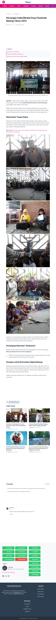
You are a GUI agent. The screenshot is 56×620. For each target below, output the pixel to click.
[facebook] (10, 402)
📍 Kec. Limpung (21, 551)
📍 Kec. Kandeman (21, 548)
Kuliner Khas (41, 591)
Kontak (27, 606)
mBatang (10, 567)
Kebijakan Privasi (27, 609)
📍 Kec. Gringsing (8, 559)
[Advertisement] (28, 36)
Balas (11, 514)
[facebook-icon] (3, 576)
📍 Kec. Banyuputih (21, 555)
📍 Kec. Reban (34, 555)
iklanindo (11, 507)
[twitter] (12, 402)
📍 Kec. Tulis (8, 551)
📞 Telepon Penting (21, 559)
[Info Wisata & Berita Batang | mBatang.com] (28, 2)
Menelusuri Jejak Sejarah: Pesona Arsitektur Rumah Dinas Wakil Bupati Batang (16, 425)
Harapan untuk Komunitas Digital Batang (17, 56)
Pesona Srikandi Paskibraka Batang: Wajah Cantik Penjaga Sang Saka (38, 424)
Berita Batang (40, 594)
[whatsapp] (15, 402)
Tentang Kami (27, 604)
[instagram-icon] (8, 576)
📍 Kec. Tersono (34, 559)
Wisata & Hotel (40, 589)
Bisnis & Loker (40, 596)
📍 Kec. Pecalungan (34, 567)
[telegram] (18, 402)
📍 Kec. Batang (8, 548)
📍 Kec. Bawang (34, 563)
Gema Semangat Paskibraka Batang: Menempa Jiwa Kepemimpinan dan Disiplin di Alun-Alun (38, 448)
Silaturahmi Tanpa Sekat (13, 51)
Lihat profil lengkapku (9, 572)
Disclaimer (27, 611)
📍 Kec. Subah (8, 555)
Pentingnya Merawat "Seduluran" (15, 54)
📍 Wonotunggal (35, 574)
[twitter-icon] (6, 576)
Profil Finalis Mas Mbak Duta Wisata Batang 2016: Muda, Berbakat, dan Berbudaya (15, 448)
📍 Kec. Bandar (34, 548)
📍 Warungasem (34, 570)
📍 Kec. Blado (34, 551)
